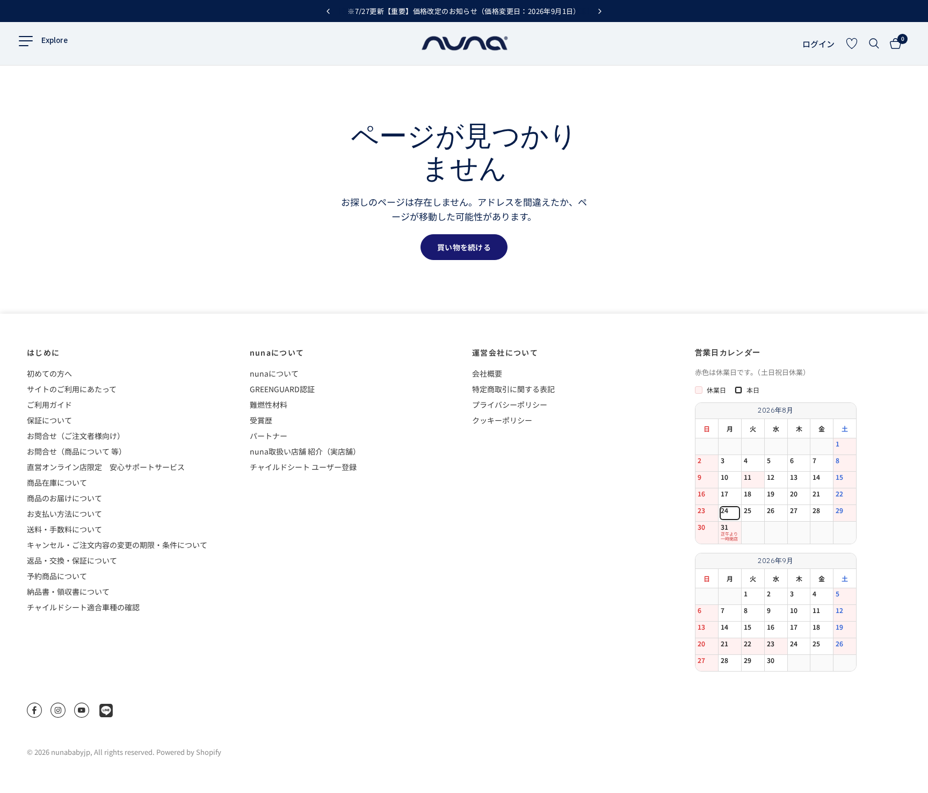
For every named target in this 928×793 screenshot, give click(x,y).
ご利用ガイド (49, 404)
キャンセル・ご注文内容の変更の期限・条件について (117, 544)
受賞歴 (261, 420)
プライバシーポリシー (509, 404)
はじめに (43, 352)
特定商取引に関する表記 (513, 389)
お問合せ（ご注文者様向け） (76, 435)
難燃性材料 (268, 404)
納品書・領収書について (68, 591)
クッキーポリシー (502, 420)
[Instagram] (58, 710)
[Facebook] (34, 710)
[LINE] (106, 710)
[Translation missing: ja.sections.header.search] (874, 43)
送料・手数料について (64, 529)
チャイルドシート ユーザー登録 (303, 467)
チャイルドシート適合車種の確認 (83, 607)
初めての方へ (49, 373)
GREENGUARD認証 (282, 389)
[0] (893, 43)
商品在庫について (57, 482)
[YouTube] (81, 710)
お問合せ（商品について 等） (76, 451)
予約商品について (57, 576)
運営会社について (505, 352)
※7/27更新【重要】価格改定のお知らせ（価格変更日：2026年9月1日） (463, 11)
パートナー (268, 435)
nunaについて (277, 352)
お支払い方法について (64, 513)
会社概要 (487, 373)
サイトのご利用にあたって (72, 389)
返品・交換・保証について (72, 560)
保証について (49, 420)
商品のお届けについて (64, 498)
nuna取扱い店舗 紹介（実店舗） (305, 451)
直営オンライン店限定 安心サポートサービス (106, 467)
